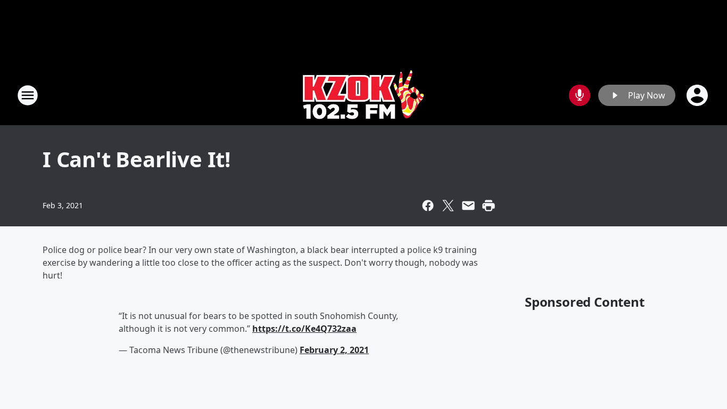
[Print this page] (488, 205)
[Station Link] (363, 95)
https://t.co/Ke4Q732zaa (304, 328)
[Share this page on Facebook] (427, 205)
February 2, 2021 (334, 350)
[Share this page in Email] (468, 205)
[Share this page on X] (448, 205)
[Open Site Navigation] (27, 95)
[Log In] (698, 95)
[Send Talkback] (579, 95)
